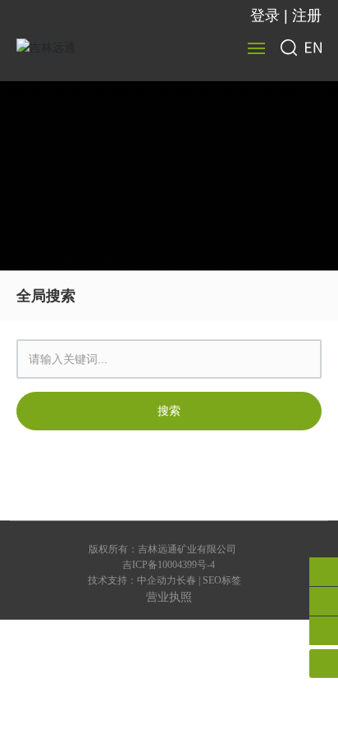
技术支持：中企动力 (132, 580)
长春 (186, 580)
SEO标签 (222, 580)
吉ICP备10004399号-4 (168, 564)
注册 (307, 15)
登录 (267, 15)
